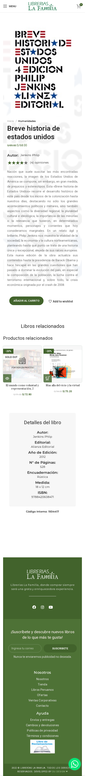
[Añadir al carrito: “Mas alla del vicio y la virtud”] (48, 378)
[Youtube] (50, 607)
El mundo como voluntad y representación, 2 (22, 387)
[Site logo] (42, 6)
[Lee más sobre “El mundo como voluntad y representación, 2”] (7, 378)
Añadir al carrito (26, 300)
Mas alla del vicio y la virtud (63, 385)
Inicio (10, 121)
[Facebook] (34, 607)
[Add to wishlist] (40, 352)
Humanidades (27, 121)
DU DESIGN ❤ (60, 771)
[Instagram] (42, 607)
